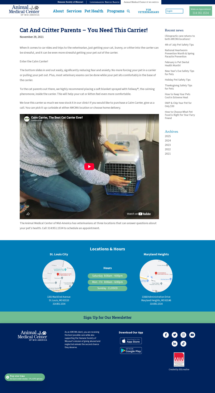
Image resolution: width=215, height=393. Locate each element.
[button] (58, 11)
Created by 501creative (179, 369)
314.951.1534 (201, 13)
